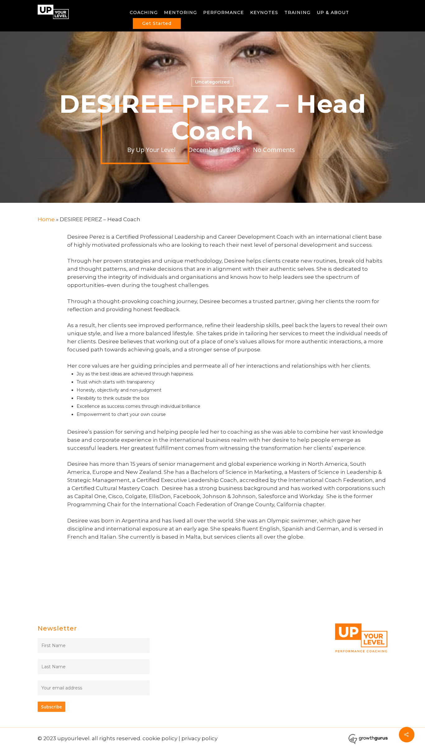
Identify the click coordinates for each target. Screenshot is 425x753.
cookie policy (159, 738)
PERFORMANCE (223, 12)
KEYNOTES (264, 12)
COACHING (144, 12)
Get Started (156, 23)
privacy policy (199, 738)
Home (46, 219)
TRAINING (297, 12)
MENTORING (180, 12)
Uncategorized (212, 82)
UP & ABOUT (333, 12)
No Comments (274, 149)
